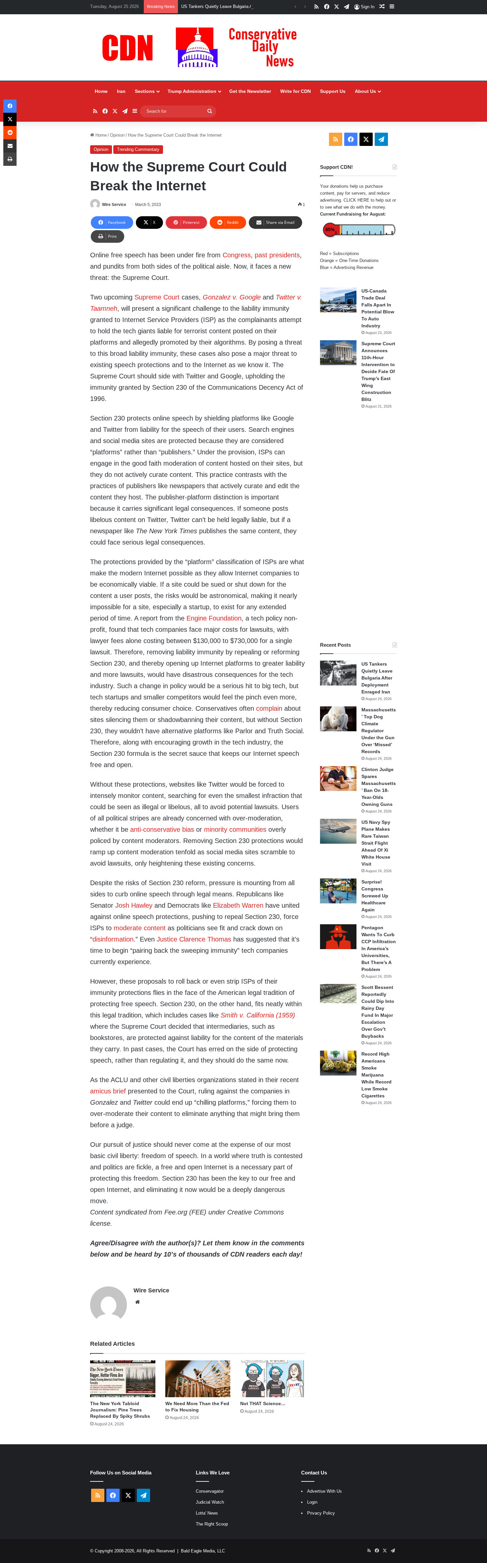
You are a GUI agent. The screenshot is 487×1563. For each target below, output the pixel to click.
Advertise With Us (324, 1491)
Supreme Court (157, 297)
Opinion (117, 135)
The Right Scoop (212, 1524)
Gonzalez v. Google (232, 297)
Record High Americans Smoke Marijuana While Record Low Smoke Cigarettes (376, 1074)
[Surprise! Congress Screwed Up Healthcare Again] (338, 891)
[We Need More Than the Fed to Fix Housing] (197, 1378)
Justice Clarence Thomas (194, 939)
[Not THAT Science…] (272, 1378)
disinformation (113, 939)
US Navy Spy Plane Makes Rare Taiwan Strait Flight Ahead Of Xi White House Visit (375, 843)
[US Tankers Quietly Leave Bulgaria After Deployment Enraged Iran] (338, 673)
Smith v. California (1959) (258, 1015)
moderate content (140, 928)
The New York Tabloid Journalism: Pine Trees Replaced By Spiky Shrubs (120, 1410)
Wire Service (114, 204)
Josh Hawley (133, 905)
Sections (145, 91)
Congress (237, 255)
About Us (365, 91)
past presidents (277, 255)
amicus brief (108, 1091)
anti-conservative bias (162, 829)
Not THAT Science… (263, 1403)
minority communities (235, 829)
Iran (121, 91)
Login (312, 1502)
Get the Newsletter (250, 91)
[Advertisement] (358, 525)
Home (101, 91)
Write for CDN (295, 91)
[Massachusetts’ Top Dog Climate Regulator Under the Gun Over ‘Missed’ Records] (338, 718)
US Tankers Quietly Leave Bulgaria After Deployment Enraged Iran (245, 6)
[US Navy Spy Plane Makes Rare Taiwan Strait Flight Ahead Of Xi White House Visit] (338, 831)
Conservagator (210, 1491)
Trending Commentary (138, 149)
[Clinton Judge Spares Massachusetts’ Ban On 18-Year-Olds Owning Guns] (338, 778)
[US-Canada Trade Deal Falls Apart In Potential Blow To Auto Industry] (338, 300)
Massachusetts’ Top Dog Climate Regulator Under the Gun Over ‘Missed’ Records (378, 730)
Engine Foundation (214, 618)
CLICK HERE (356, 200)
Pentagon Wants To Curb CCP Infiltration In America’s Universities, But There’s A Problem (378, 948)
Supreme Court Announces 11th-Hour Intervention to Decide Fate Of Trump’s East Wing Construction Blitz (378, 371)
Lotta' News (207, 1513)
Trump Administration (192, 91)
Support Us (333, 91)
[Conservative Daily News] (202, 47)
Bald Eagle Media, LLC (203, 1550)
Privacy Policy (321, 1513)
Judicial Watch (210, 1502)
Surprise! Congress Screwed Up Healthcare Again (374, 895)
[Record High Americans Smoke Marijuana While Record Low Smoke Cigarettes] (338, 1063)
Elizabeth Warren (238, 905)
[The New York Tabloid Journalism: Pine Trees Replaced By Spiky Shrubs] (122, 1378)
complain (269, 708)
